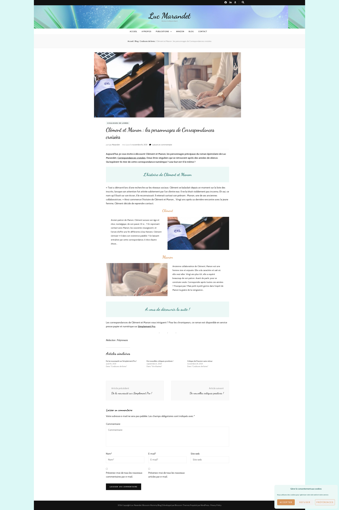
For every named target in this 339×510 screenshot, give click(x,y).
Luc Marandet (169, 15)
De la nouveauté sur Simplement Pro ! (121, 361)
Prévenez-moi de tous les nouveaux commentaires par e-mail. (124, 474)
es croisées (140, 157)
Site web (195, 453)
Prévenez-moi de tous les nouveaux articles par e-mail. (166, 474)
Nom (109, 453)
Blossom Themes (182, 505)
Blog (191, 31)
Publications (162, 31)
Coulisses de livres (118, 123)
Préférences (324, 502)
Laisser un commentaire (162, 144)
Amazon (180, 31)
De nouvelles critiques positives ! (160, 361)
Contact (202, 31)
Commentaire (113, 424)
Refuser (304, 502)
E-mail (152, 453)
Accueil (133, 31)
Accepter (286, 502)
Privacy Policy (215, 505)
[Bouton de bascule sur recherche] (243, 2)
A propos (146, 31)
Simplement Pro (146, 326)
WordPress (204, 505)
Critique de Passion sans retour (199, 361)
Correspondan (125, 157)
